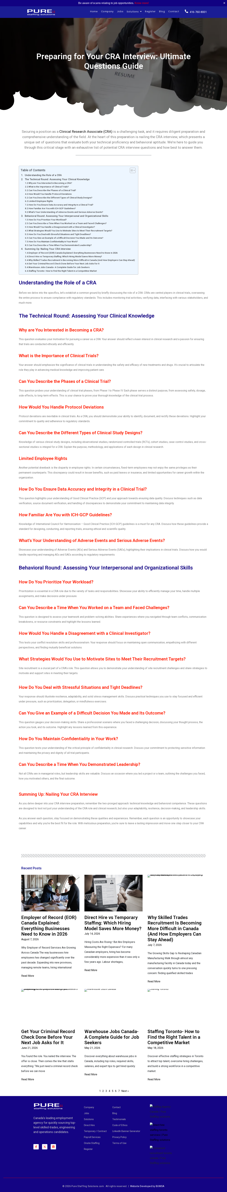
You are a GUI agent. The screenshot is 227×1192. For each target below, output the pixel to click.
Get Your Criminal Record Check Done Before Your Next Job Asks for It (64, 263)
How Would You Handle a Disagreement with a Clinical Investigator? (62, 227)
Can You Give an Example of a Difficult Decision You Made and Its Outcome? (66, 238)
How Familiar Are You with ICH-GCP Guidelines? (52, 208)
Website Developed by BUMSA (147, 1186)
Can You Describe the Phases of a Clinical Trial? (52, 190)
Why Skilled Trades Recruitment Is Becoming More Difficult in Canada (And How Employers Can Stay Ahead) (82, 260)
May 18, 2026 (155, 1047)
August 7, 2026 (30, 939)
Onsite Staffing (92, 1143)
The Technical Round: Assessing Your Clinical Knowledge (57, 179)
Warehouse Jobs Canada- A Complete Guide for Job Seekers (59, 267)
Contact (173, 11)
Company (107, 11)
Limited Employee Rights (41, 201)
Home (94, 11)
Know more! (142, 3)
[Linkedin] (53, 1146)
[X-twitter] (44, 1146)
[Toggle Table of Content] (131, 170)
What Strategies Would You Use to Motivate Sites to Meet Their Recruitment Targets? (70, 230)
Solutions (133, 11)
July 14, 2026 (92, 933)
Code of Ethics (119, 1125)
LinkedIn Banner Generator (126, 1131)
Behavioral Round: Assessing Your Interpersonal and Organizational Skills (66, 216)
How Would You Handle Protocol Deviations (50, 194)
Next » (125, 1091)
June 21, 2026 (29, 1047)
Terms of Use (119, 1143)
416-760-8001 (198, 12)
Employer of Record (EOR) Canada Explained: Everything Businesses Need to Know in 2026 (73, 253)
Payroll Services (92, 1137)
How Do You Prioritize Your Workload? (48, 219)
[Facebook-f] (36, 1146)
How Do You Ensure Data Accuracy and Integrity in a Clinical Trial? (61, 205)
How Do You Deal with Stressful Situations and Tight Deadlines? (60, 234)
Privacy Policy (119, 1137)
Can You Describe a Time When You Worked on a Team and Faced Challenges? (68, 223)
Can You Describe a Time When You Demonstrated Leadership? (60, 245)
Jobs (120, 11)
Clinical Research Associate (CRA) (85, 132)
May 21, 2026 (92, 1047)
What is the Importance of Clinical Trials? (49, 186)
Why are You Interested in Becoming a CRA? (50, 183)
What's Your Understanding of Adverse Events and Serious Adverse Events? (66, 212)
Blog (162, 11)
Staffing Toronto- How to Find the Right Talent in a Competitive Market (63, 271)
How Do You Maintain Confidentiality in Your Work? (53, 241)
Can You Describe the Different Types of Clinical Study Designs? (60, 197)
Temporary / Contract (95, 1131)
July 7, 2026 (155, 945)
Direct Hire (89, 1125)
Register (150, 11)
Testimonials (119, 1119)
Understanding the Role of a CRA (43, 175)
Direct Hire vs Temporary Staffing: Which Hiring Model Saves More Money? (65, 256)
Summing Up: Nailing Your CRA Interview (48, 249)
